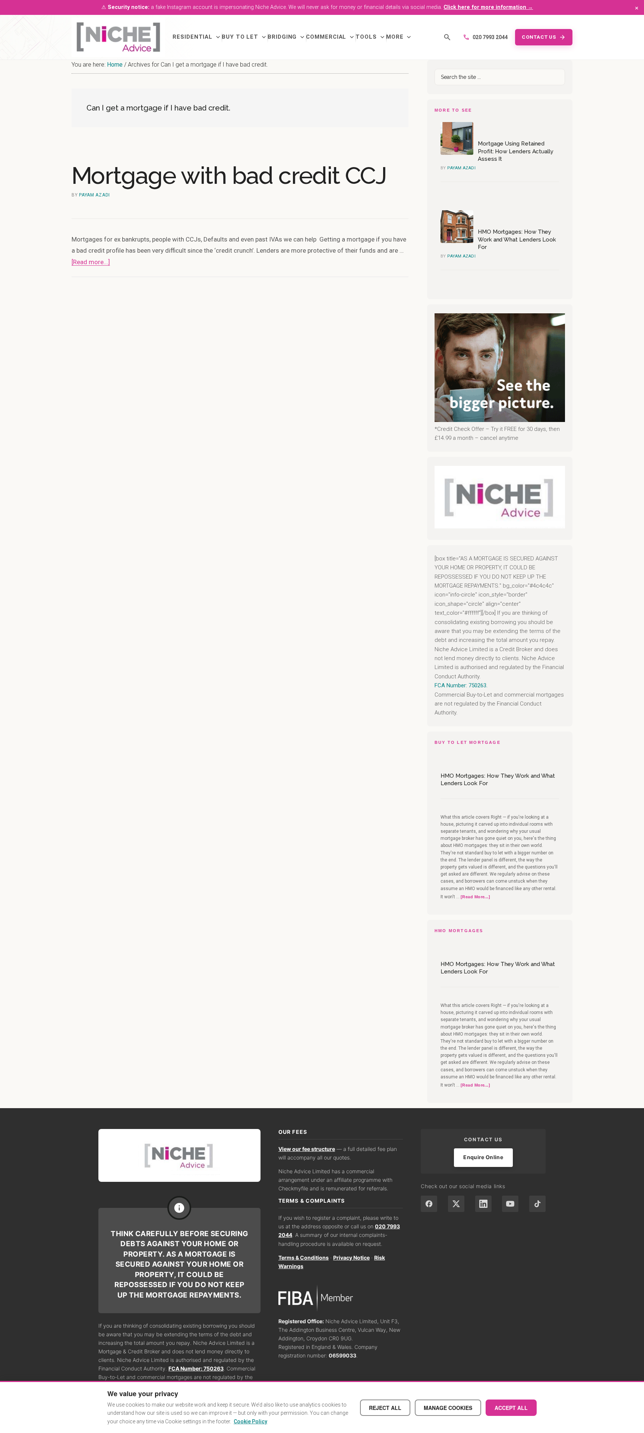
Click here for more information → (488, 7)
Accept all (511, 1407)
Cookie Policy (250, 1421)
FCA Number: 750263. (461, 685)
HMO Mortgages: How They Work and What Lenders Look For (517, 239)
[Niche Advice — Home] (118, 37)
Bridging (287, 37)
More (399, 37)
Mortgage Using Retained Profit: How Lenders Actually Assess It (515, 151)
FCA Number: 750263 (196, 1368)
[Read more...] (91, 262)
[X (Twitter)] (456, 1204)
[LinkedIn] (483, 1204)
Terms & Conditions (303, 1257)
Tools (371, 37)
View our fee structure (306, 1149)
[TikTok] (537, 1204)
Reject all (385, 1407)
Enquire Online (483, 1157)
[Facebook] (429, 1204)
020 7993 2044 (485, 37)
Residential (197, 37)
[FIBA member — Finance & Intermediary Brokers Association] (340, 1298)
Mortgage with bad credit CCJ (229, 175)
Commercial (331, 37)
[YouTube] (510, 1204)
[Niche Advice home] (179, 1155)
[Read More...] (475, 897)
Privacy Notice (351, 1257)
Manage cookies (448, 1407)
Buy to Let (245, 37)
